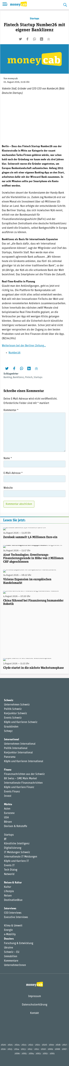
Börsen (8, 822)
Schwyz (8, 731)
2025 (10, 1045)
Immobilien (10, 956)
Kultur (7, 887)
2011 (36, 1049)
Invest (7, 796)
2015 (10, 1049)
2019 (51, 1045)
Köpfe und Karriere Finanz (19, 787)
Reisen (8, 895)
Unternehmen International (20, 744)
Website (8, 488)
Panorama (9, 757)
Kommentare (11, 961)
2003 (38, 1054)
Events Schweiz (13, 718)
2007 (64, 1049)
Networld (9, 874)
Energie (8, 930)
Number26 (14, 352)
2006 (17, 1054)
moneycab (13, 78)
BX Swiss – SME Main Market (20, 778)
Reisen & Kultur (13, 882)
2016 (3, 1049)
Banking (8, 377)
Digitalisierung (12, 848)
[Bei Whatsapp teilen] (34, 39)
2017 (64, 1045)
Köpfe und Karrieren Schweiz (20, 722)
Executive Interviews (16, 917)
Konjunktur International (18, 752)
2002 (45, 1054)
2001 (52, 1054)
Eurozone (9, 813)
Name (8, 458)
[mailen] (48, 39)
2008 (57, 1049)
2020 (44, 1045)
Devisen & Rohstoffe (15, 826)
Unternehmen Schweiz (17, 704)
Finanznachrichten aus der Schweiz (24, 774)
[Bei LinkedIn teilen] (41, 39)
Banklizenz (18, 377)
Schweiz (8, 700)
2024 (17, 1045)
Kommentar (11, 410)
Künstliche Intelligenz (16, 843)
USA (6, 817)
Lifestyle (9, 891)
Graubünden (11, 726)
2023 (23, 1045)
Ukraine (8, 947)
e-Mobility (10, 934)
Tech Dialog (10, 870)
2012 (30, 1049)
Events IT (9, 865)
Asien (7, 809)
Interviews (10, 908)
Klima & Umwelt (13, 925)
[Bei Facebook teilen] (27, 39)
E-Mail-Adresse (13, 473)
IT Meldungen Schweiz (17, 852)
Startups (34, 18)
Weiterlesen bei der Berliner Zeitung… (24, 345)
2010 (43, 1049)
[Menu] (5, 4)
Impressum (34, 996)
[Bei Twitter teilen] (20, 39)
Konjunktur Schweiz (15, 713)
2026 (3, 1045)
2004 (31, 1054)
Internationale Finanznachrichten (23, 783)
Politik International (15, 748)
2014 (16, 1049)
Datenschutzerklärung (34, 1004)
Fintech (28, 377)
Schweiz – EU (11, 952)
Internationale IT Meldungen (20, 856)
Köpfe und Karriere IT (16, 861)
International (11, 739)
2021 (37, 1045)
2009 (50, 1049)
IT (5, 839)
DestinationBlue (13, 900)
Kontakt (34, 1013)
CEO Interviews (12, 913)
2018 (58, 1045)
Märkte (8, 804)
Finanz (7, 770)
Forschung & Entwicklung (18, 943)
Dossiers (9, 939)
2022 (30, 1045)
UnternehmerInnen (15, 965)
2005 (24, 1054)
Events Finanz (12, 791)
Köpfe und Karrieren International (23, 761)
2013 (23, 1049)
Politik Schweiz (13, 709)
